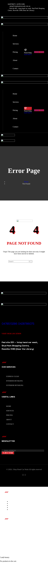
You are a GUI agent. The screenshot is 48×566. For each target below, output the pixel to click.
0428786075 (28, 54)
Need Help (28, 53)
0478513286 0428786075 (18, 323)
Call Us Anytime (10, 321)
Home (26, 182)
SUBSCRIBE (8, 453)
